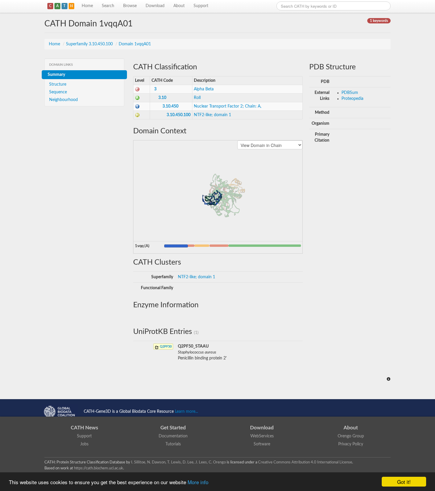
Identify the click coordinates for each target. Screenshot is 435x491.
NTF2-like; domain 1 (212, 115)
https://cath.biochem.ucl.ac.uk (98, 468)
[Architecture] (137, 98)
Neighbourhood (63, 100)
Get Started (173, 427)
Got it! (404, 481)
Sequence (58, 92)
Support (201, 6)
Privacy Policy (350, 444)
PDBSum (349, 93)
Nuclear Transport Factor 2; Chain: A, (227, 106)
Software (262, 444)
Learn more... (186, 412)
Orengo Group (351, 436)
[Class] (137, 89)
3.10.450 (170, 106)
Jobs (84, 444)
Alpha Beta (204, 89)
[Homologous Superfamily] (137, 115)
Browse (130, 6)
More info (198, 482)
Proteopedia (352, 99)
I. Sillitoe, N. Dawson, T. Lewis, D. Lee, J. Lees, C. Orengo (178, 462)
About (179, 6)
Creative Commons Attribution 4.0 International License (305, 462)
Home (87, 6)
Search (108, 6)
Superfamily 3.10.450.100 (90, 44)
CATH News (84, 427)
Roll (197, 98)
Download (155, 6)
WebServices (262, 436)
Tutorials (173, 444)
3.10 (162, 98)
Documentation (173, 436)
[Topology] (137, 106)
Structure (57, 84)
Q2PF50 (165, 346)
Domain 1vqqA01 (135, 44)
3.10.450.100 (179, 115)
